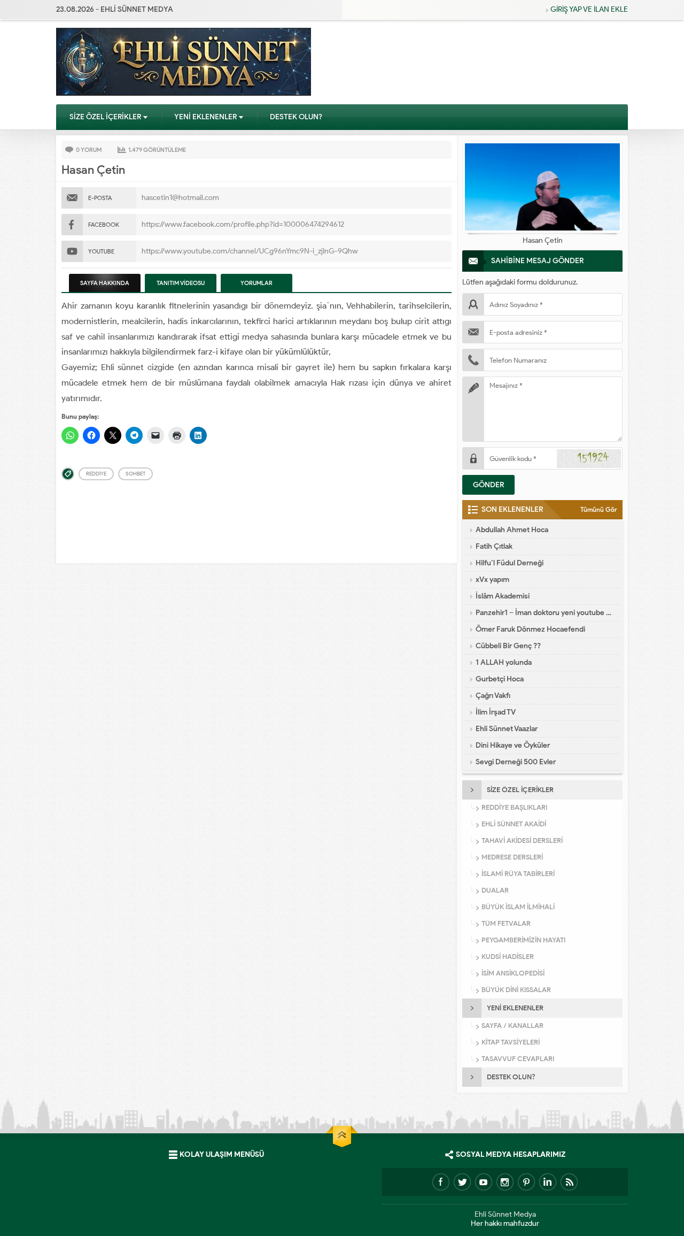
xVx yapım (492, 579)
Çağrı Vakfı (493, 695)
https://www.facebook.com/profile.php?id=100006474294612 (243, 224)
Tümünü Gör (598, 509)
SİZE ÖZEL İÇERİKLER (105, 116)
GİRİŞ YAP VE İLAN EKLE (589, 9)
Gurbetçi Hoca (500, 679)
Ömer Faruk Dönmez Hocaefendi (530, 629)
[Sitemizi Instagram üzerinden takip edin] (505, 1182)
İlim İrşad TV (496, 712)
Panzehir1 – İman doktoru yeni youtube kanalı (545, 612)
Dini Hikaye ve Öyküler (513, 745)
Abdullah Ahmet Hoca (512, 529)
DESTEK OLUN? (296, 116)
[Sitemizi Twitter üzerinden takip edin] (462, 1182)
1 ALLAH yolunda (504, 662)
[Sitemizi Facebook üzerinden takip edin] (441, 1182)
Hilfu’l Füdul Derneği (509, 562)
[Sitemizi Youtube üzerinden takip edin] (484, 1182)
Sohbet (135, 473)
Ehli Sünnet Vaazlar (507, 728)
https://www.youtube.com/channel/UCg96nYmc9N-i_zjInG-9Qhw (250, 251)
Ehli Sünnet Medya (505, 1214)
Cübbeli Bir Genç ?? (508, 645)
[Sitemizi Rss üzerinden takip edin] (569, 1182)
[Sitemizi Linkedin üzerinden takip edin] (548, 1182)
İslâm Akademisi (503, 596)
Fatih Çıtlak (494, 546)
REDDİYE (96, 473)
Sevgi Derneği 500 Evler (516, 761)
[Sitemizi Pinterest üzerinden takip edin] (526, 1182)
